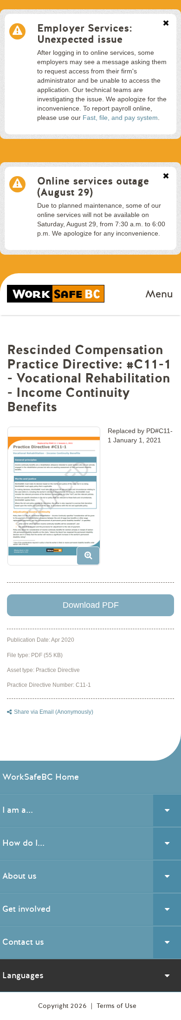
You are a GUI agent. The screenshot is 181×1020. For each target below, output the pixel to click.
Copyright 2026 (63, 1005)
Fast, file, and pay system (120, 117)
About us (19, 876)
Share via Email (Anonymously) (53, 712)
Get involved (26, 909)
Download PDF (91, 605)
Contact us (23, 942)
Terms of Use (116, 1005)
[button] (57, 499)
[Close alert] (166, 24)
